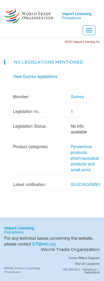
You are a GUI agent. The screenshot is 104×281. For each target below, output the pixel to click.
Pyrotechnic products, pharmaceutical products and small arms (85, 158)
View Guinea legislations (35, 76)
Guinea (77, 96)
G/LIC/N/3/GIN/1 (86, 184)
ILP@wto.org (44, 244)
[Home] (28, 16)
